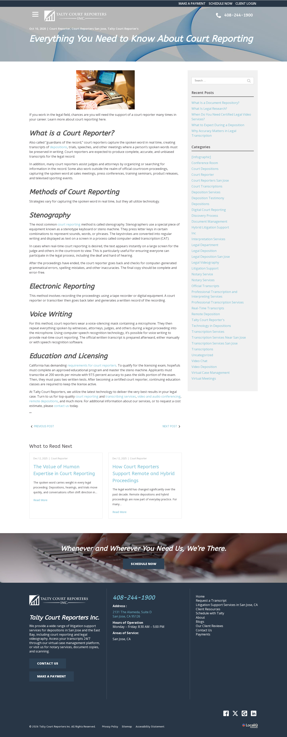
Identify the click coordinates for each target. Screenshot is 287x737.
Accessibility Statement (150, 726)
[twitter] (235, 713)
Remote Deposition (206, 314)
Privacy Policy (110, 726)
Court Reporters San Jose (89, 28)
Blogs (200, 621)
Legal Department (205, 245)
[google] (244, 713)
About (200, 617)
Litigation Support (205, 268)
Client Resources (208, 609)
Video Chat (199, 361)
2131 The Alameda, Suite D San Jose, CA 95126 (132, 614)
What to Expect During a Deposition (218, 125)
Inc (194, 233)
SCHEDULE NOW (220, 3)
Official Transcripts (205, 286)
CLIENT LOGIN (245, 3)
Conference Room (205, 163)
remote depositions (43, 401)
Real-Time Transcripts (208, 308)
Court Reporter (59, 28)
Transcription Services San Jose (215, 343)
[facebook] (226, 713)
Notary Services (203, 280)
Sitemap (127, 726)
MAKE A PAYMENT (192, 3)
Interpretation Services (208, 239)
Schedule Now (143, 564)
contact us (61, 406)
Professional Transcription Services (218, 302)
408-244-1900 (134, 597)
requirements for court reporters (92, 365)
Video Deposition (204, 367)
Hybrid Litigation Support (210, 227)
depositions (58, 147)
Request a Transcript (211, 600)
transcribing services (120, 396)
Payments (203, 634)
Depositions (200, 204)
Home (200, 596)
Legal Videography (205, 262)
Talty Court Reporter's (123, 28)
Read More (40, 500)
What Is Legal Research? (209, 108)
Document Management (209, 221)
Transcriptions (202, 349)
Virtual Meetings (204, 378)
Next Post (170, 426)
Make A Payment (51, 676)
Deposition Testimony (208, 198)
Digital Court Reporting (209, 210)
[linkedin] (253, 713)
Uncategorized (202, 355)
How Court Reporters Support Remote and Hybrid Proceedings (143, 473)
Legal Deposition (204, 251)
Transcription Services (208, 331)
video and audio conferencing (159, 396)
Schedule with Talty (210, 613)
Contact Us (47, 663)
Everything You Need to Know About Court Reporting (141, 39)
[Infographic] (201, 157)
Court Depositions (205, 169)
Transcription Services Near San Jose (219, 337)
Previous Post (44, 426)
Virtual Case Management (211, 372)
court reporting (69, 224)
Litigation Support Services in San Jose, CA (227, 605)
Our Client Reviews (209, 626)
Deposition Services (206, 192)
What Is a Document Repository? (215, 103)
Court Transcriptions (207, 186)
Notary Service (202, 274)
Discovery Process (205, 215)
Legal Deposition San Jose (211, 256)
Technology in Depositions (211, 326)
